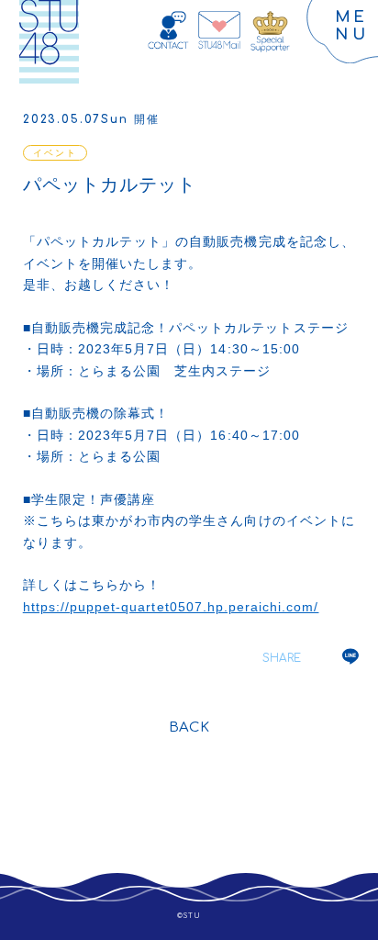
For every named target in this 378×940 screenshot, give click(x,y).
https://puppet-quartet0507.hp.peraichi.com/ (171, 606)
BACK (189, 727)
